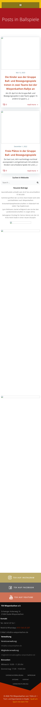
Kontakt (26, 679)
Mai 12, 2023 (20, 73)
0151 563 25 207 (23, 627)
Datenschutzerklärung (14, 675)
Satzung (15, 679)
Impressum (31, 675)
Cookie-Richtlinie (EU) (20, 684)
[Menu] (20, 5)
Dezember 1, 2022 (20, 146)
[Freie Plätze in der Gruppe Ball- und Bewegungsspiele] (20, 127)
